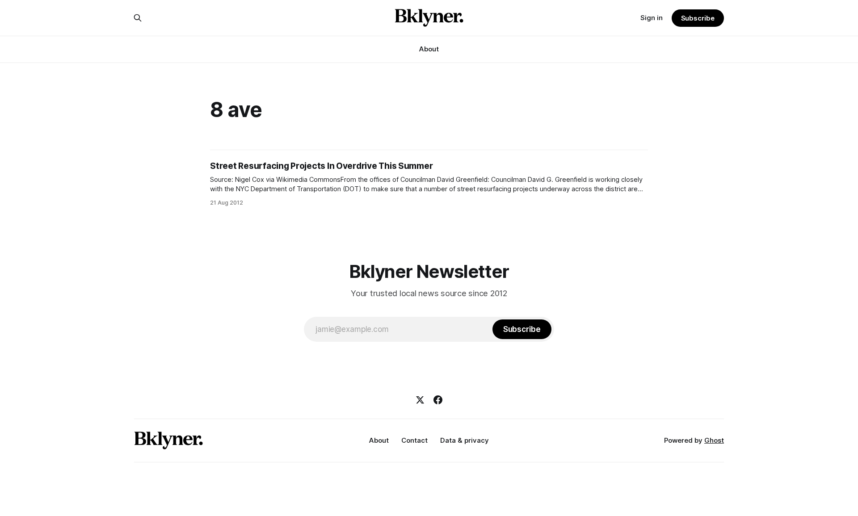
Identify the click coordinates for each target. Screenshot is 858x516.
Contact (414, 440)
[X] (420, 399)
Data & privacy (464, 440)
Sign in (651, 17)
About (429, 49)
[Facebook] (437, 399)
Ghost (714, 440)
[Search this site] (137, 18)
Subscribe (698, 18)
